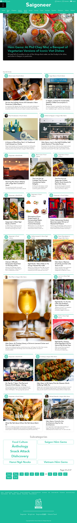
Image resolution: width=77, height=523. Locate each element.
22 (42, 474)
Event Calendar (4, 494)
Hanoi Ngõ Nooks (20, 462)
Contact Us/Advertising (25, 492)
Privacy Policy (25, 494)
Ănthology (20, 446)
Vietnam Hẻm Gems (56, 462)
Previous (5, 32)
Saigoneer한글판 (41, 514)
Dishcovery (19, 456)
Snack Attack (20, 451)
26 (60, 474)
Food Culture (20, 442)
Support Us (16, 492)
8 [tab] (74, 14)
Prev (16, 474)
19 (27, 474)
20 (32, 474)
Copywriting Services (36, 492)
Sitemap (13, 494)
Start (9, 474)
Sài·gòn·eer (31, 514)
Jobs (49, 492)
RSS (10, 494)
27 (65, 474)
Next (71, 32)
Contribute (44, 492)
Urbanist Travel (52, 514)
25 (55, 474)
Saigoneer (23, 514)
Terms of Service (32, 494)
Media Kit (19, 494)
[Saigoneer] (38, 4)
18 (22, 474)
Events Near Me (54, 492)
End (15, 477)
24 (50, 474)
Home (2, 492)
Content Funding (8, 492)
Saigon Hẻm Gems (56, 442)
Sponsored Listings (70, 492)
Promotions (62, 492)
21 (37, 474)
